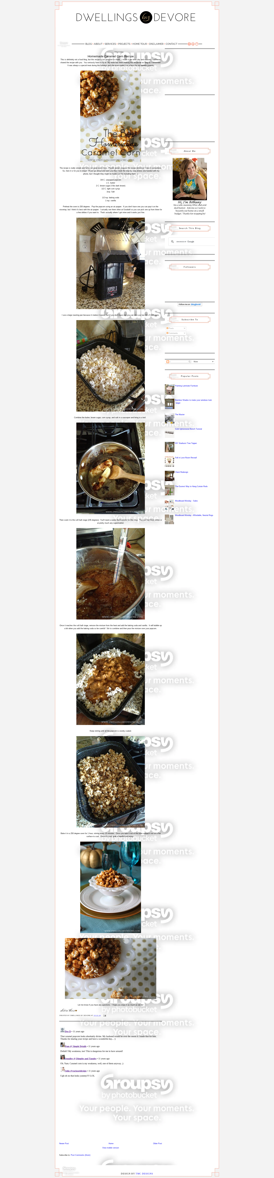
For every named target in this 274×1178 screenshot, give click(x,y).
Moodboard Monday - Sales (186, 501)
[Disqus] (110, 1062)
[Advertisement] (137, 33)
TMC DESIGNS (144, 1173)
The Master (180, 414)
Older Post (157, 1143)
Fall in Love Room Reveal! (186, 458)
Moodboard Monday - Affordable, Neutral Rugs (194, 515)
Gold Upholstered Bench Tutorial (188, 429)
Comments (173, 333)
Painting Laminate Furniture (186, 386)
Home (111, 1143)
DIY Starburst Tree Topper (186, 443)
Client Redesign (181, 472)
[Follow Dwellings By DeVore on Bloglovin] (190, 306)
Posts (171, 328)
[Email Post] (104, 1015)
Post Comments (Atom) (80, 1155)
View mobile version (110, 1148)
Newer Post (64, 1143)
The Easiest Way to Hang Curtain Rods (191, 486)
